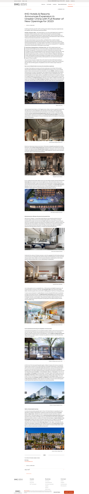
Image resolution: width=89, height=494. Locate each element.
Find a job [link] (24, 1)
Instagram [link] (62, 482)
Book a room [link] (17, 1)
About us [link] (43, 4)
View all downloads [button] (30, 25)
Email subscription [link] (64, 484)
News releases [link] (28, 9)
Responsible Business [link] (62, 4)
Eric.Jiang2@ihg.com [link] (29, 461)
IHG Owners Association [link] (49, 484)
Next (63, 93)
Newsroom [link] (70, 4)
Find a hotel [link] (32, 482)
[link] (22, 5)
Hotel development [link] (48, 482)
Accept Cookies (69, 492)
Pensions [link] (46, 487)
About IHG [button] (27, 469)
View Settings (57, 492)
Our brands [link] (49, 4)
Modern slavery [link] (47, 489)
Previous (26, 93)
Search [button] (74, 4)
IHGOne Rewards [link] (33, 484)
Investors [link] (54, 4)
